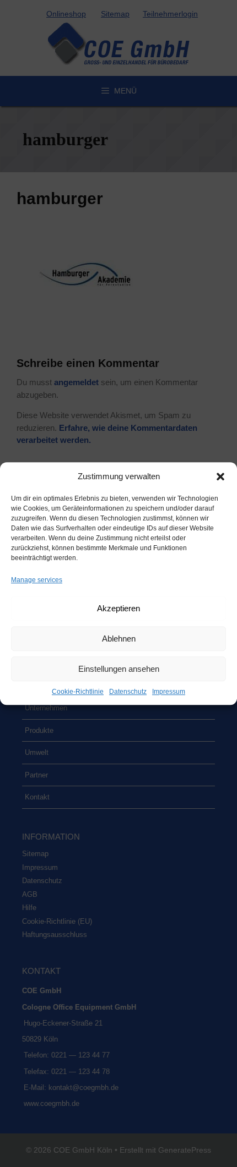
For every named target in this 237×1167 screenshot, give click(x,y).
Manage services (36, 580)
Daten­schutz (128, 691)
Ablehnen (119, 638)
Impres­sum (168, 691)
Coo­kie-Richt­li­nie (78, 691)
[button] (220, 476)
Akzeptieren (118, 608)
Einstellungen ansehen (118, 668)
